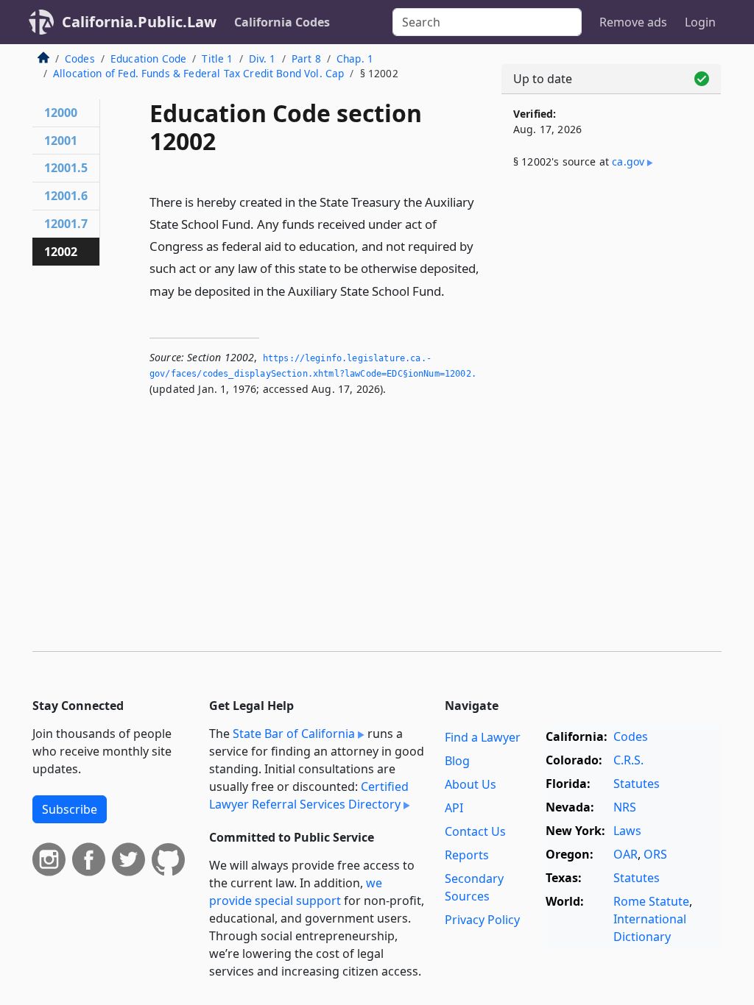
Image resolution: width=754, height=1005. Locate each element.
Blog (457, 761)
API (454, 808)
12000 (60, 112)
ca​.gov (628, 161)
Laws (627, 831)
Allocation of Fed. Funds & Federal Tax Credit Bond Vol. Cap (198, 73)
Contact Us (475, 831)
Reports (467, 855)
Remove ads (633, 22)
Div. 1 (262, 58)
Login (700, 22)
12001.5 (66, 168)
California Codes (282, 22)
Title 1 (217, 58)
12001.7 (66, 224)
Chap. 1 (355, 58)
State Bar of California (294, 733)
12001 (60, 140)
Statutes (636, 783)
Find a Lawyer (483, 737)
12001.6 (66, 196)
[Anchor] (453, 290)
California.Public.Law (139, 22)
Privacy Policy (482, 920)
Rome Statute (651, 901)
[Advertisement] (611, 296)
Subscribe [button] (69, 809)
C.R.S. (628, 760)
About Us (470, 784)
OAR (625, 854)
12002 (60, 252)
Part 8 (306, 58)
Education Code (148, 58)
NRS (624, 807)
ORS (655, 854)
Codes (80, 58)
